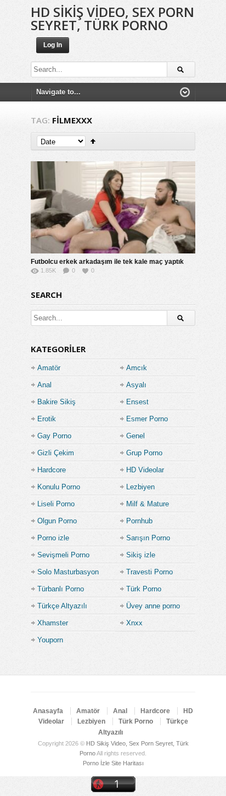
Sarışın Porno (148, 538)
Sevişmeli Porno (63, 555)
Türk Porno (143, 589)
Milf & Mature (147, 504)
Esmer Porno (147, 419)
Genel (135, 436)
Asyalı (136, 385)
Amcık (136, 368)
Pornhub (139, 521)
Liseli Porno (56, 504)
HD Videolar (145, 470)
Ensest (137, 402)
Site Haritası (127, 763)
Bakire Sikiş (56, 402)
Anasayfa (48, 711)
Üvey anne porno (153, 606)
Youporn (50, 640)
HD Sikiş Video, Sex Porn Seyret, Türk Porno (112, 18)
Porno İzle (96, 763)
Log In (52, 45)
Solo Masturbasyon (68, 572)
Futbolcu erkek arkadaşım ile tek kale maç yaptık (107, 262)
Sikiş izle (140, 555)
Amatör (48, 368)
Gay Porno (54, 436)
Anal (44, 385)
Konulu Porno (58, 487)
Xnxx (134, 623)
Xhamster (52, 623)
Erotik (46, 419)
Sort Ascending (93, 141)
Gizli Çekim (55, 453)
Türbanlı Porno (60, 589)
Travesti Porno (149, 572)
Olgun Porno (57, 521)
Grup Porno (144, 453)
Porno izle (53, 538)
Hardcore (51, 470)
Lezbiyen (140, 487)
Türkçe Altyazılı (62, 606)
